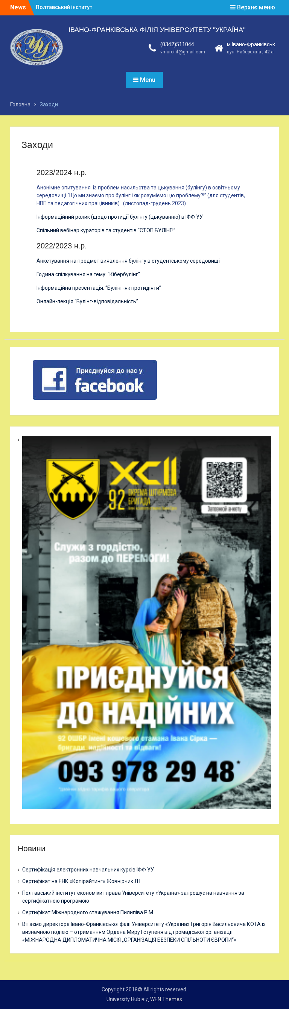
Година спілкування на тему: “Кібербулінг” (88, 274)
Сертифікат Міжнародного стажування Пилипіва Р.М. (88, 912)
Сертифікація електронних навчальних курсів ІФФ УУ (88, 870)
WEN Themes (166, 999)
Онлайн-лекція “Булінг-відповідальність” (87, 301)
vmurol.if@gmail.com (182, 51)
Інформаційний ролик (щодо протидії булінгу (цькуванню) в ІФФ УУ (120, 217)
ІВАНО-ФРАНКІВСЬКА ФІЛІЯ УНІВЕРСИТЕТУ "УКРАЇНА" (156, 29)
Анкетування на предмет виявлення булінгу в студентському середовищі (128, 261)
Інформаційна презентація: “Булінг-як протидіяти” (99, 288)
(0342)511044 (177, 44)
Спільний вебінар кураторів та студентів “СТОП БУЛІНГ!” (106, 230)
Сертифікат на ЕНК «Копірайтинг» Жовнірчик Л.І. (81, 881)
